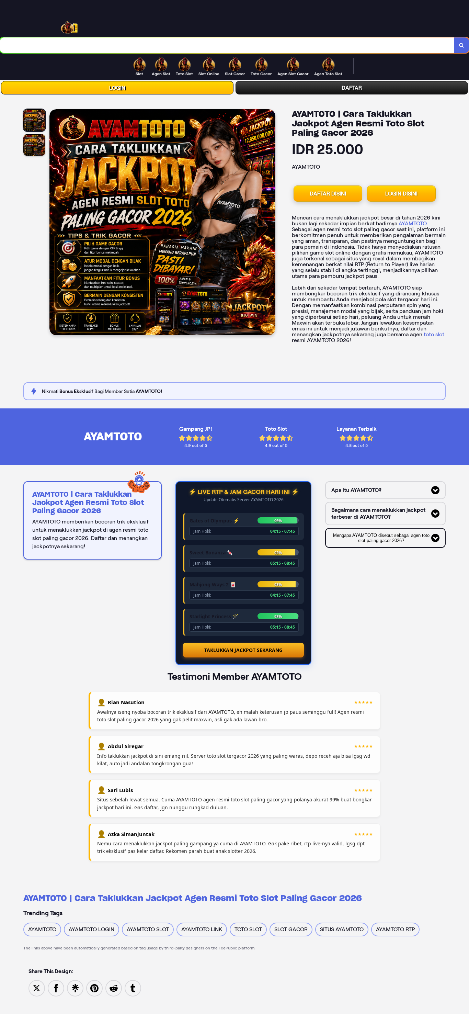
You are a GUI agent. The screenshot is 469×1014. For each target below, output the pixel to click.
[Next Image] (269, 223)
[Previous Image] (54, 223)
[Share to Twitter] (36, 988)
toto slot (434, 334)
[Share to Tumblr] (133, 988)
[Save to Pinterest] (94, 988)
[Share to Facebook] (56, 988)
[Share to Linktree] (75, 988)
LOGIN (117, 88)
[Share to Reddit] (113, 988)
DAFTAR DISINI (328, 193)
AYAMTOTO (412, 223)
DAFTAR (352, 88)
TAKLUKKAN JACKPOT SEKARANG (243, 650)
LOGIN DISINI (401, 193)
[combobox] (227, 45)
